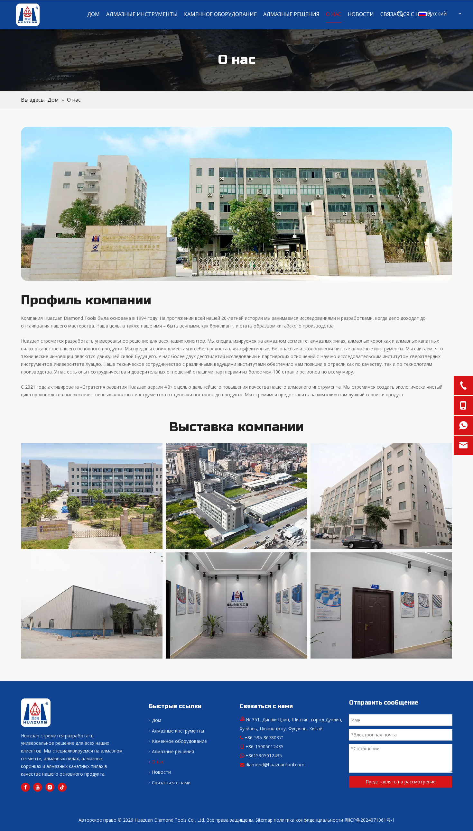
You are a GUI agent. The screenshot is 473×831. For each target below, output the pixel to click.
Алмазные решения (173, 751)
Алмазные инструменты (178, 731)
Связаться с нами (171, 783)
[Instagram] (49, 787)
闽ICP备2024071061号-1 (369, 820)
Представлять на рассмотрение (401, 782)
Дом (156, 720)
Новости (161, 772)
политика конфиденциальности (308, 820)
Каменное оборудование (179, 741)
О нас (158, 762)
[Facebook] (25, 787)
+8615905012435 (264, 756)
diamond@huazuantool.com (275, 765)
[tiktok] (62, 787)
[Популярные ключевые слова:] (400, 14)
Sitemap (264, 820)
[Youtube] (37, 787)
